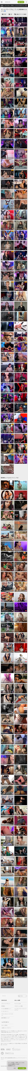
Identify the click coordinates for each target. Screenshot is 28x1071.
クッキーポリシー (5, 1011)
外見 (5, 14)
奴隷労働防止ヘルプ (5, 1017)
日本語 (21, 996)
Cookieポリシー (11, 1065)
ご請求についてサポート (6, 1027)
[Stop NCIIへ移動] (9, 1053)
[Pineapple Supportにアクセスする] (2, 1053)
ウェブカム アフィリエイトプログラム (20, 1009)
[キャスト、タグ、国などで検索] (26, 5)
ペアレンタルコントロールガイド (7, 1014)
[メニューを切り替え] (1, 2)
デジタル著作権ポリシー (6, 1008)
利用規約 (3, 1006)
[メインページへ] (8, 2)
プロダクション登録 (18, 1006)
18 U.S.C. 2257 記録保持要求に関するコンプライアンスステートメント (14, 1058)
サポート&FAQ (4, 1025)
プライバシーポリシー (5, 1003)
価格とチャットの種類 (21, 14)
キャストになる (17, 1003)
